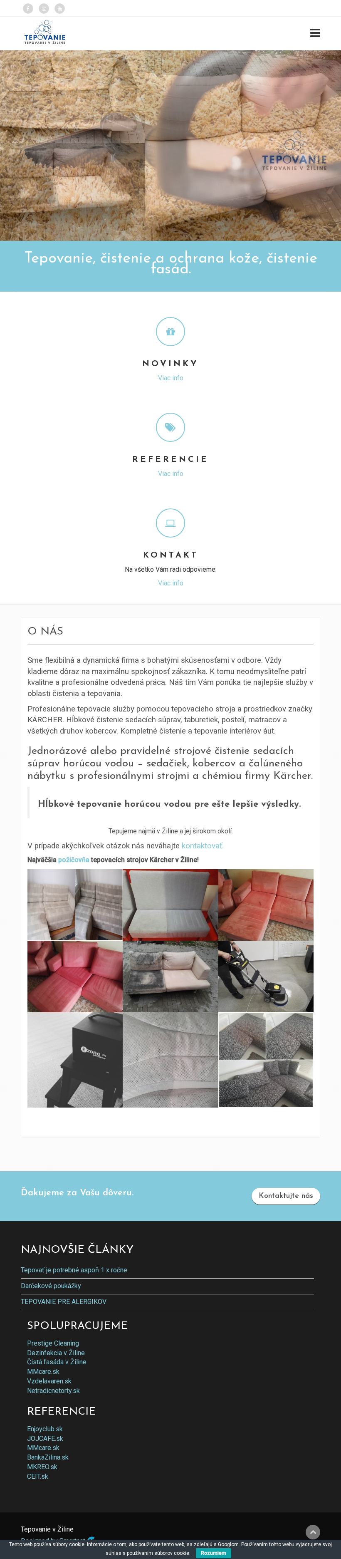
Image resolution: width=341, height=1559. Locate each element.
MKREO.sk (42, 1467)
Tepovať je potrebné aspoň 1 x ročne (74, 1270)
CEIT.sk (37, 1476)
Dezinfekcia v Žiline (56, 1353)
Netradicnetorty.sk (53, 1391)
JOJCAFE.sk (45, 1439)
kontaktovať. (203, 845)
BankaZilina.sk (48, 1457)
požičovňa (73, 860)
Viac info (170, 378)
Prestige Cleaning (53, 1343)
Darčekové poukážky (51, 1286)
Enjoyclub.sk (45, 1429)
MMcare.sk (43, 1372)
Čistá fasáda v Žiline (56, 1362)
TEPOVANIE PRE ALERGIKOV (63, 1302)
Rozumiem (213, 1553)
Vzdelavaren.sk (49, 1381)
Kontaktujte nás (286, 1196)
